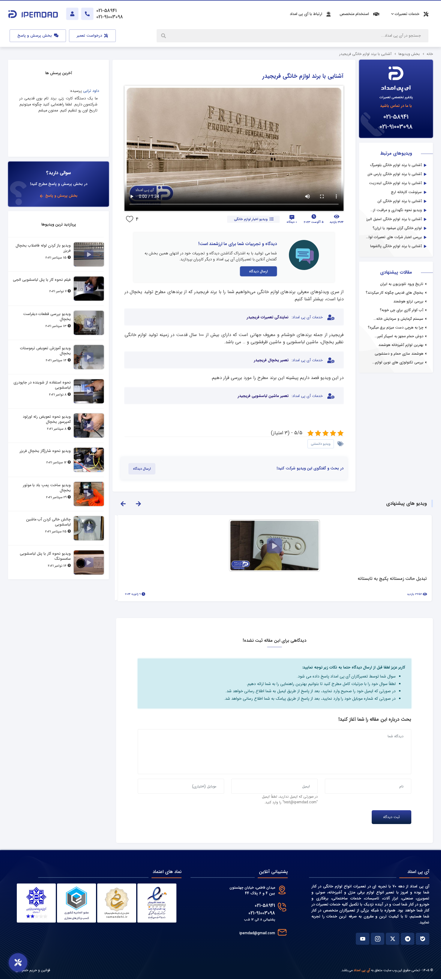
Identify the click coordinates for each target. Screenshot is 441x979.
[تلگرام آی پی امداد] (407, 939)
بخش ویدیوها (409, 54)
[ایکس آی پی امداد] (392, 939)
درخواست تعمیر (90, 36)
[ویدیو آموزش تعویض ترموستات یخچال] (89, 357)
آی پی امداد (362, 970)
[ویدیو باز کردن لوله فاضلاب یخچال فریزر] (89, 254)
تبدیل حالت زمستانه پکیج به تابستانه (392, 579)
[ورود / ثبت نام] (72, 14)
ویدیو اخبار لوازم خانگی (250, 219)
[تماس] (87, 14)
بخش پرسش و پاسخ (35, 36)
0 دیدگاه (291, 222)
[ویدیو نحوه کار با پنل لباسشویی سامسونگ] (89, 562)
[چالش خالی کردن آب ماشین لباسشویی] (89, 528)
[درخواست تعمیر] (18, 962)
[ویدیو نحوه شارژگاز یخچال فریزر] (89, 460)
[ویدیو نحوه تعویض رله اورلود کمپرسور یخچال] (89, 426)
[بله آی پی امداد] (422, 939)
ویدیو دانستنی (321, 444)
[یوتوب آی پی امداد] (362, 939)
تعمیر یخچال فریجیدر (271, 360)
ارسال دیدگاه (258, 271)
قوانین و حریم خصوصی (32, 970)
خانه (430, 54)
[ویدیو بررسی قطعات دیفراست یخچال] (89, 323)
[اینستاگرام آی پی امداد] (377, 939)
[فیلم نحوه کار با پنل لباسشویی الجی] (89, 289)
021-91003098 (396, 127)
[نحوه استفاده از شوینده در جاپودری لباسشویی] (89, 391)
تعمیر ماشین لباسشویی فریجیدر (263, 396)
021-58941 (396, 117)
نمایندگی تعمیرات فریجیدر (268, 317)
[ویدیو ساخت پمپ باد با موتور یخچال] (89, 494)
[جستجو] (164, 35)
